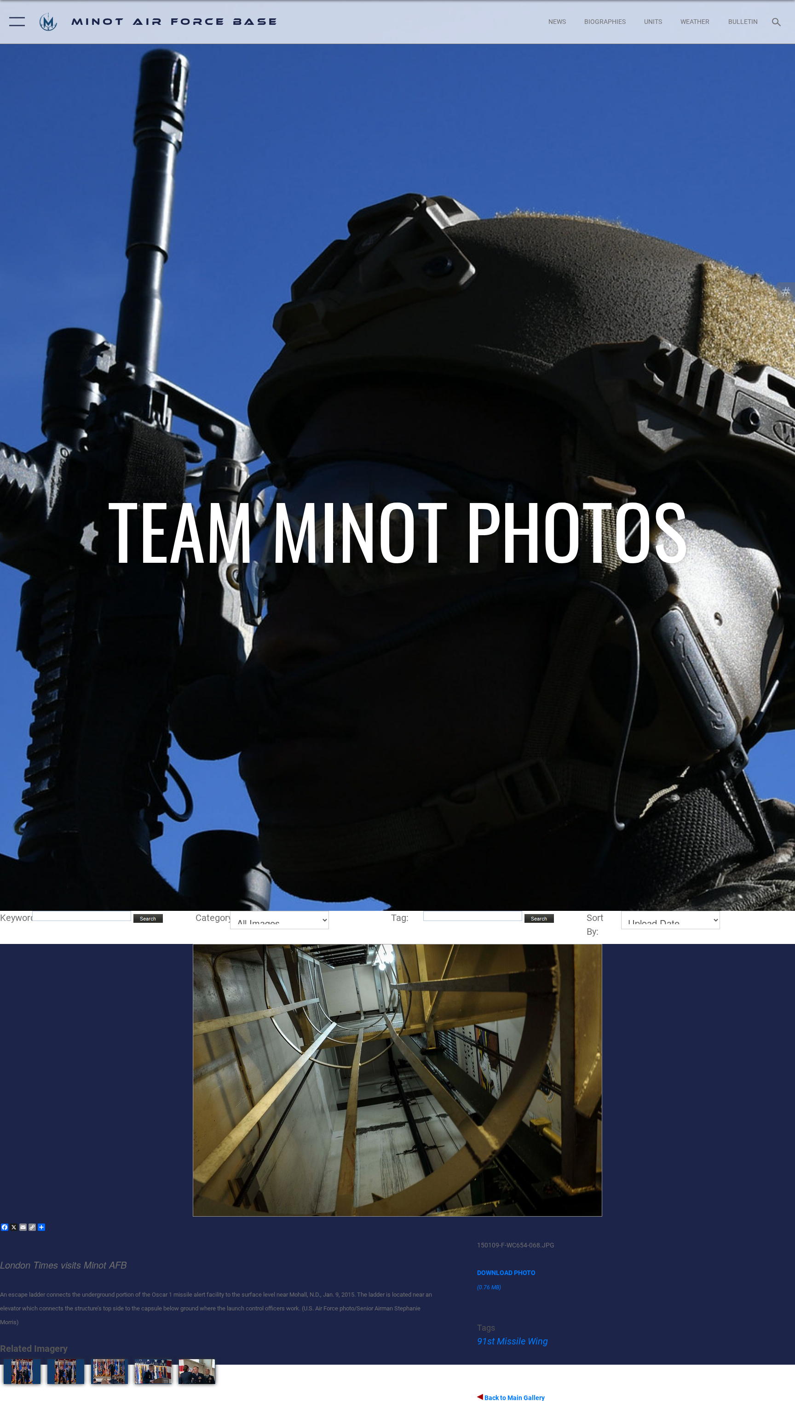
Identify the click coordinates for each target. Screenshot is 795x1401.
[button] (15, 22)
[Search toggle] (777, 21)
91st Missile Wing (512, 1341)
